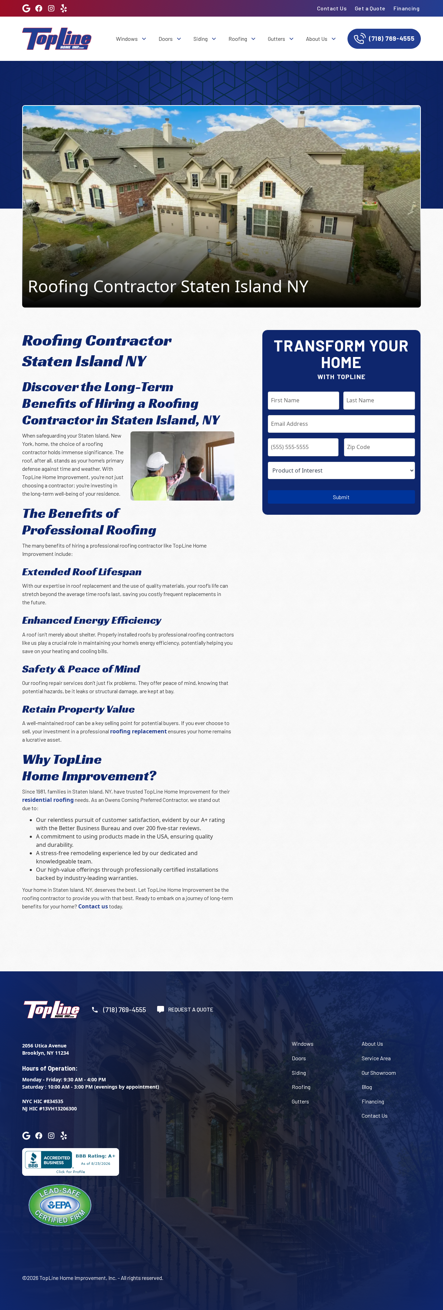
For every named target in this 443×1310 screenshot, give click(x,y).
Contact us (93, 906)
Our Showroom (379, 1072)
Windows (303, 1043)
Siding (299, 1072)
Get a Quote (370, 8)
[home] (56, 38)
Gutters (300, 1101)
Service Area (376, 1058)
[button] (131, 39)
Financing (406, 8)
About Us (372, 1043)
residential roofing (48, 800)
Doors (299, 1058)
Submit (341, 497)
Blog (367, 1086)
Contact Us (331, 8)
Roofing (301, 1086)
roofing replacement (138, 731)
